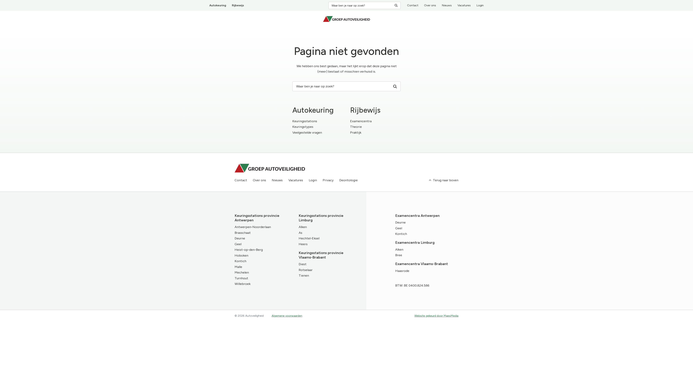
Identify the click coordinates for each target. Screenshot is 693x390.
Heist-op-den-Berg (249, 250)
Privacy (328, 180)
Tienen (304, 276)
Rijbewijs (238, 5)
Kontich (240, 261)
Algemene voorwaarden (287, 315)
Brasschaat (243, 233)
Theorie (356, 127)
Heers (303, 244)
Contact (412, 5)
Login (480, 5)
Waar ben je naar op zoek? (348, 5)
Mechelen (242, 272)
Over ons (430, 5)
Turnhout (241, 278)
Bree (398, 255)
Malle (238, 267)
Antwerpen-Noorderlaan (253, 227)
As (300, 233)
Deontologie (348, 180)
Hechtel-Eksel (309, 238)
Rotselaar (306, 270)
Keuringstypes (302, 127)
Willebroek (242, 284)
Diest (302, 264)
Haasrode (402, 271)
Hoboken (241, 255)
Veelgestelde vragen (307, 133)
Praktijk (355, 133)
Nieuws (447, 5)
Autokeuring (217, 5)
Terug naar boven (445, 180)
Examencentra (361, 121)
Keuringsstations (304, 121)
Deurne (240, 238)
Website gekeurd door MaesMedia (436, 315)
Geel (238, 244)
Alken (303, 227)
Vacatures (464, 5)
